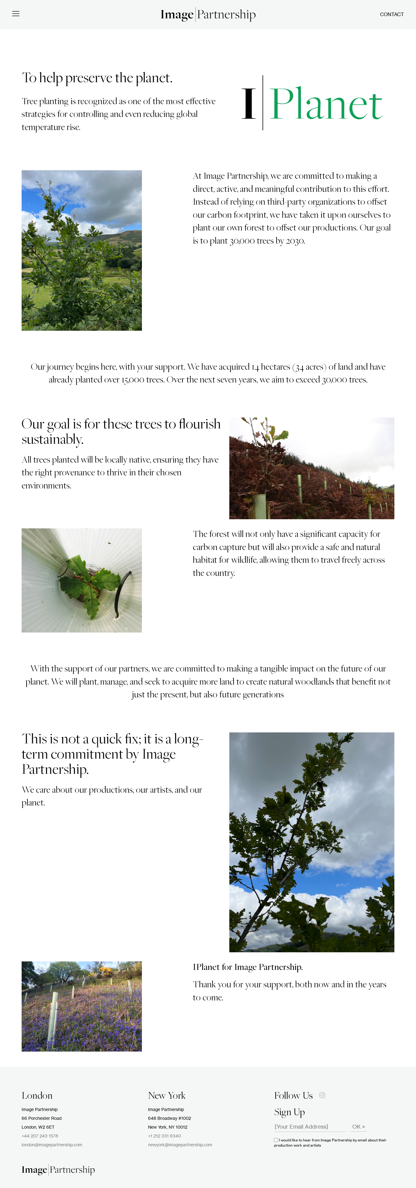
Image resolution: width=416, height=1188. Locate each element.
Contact (392, 14)
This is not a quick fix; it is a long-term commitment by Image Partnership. (112, 755)
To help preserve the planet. (97, 78)
